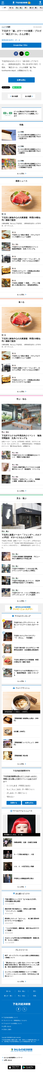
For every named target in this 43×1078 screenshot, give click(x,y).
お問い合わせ (7, 1026)
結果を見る (29, 803)
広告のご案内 (7, 1029)
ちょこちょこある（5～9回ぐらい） (21, 789)
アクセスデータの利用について (12, 1023)
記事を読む (21, 80)
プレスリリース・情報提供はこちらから (15, 1020)
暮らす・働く (34, 7)
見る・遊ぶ (19, 7)
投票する (13, 803)
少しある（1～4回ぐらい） (17, 793)
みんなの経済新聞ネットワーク (21, 1050)
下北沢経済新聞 (19, 2)
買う (26, 7)
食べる (11, 7)
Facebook (18, 1009)
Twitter (24, 1009)
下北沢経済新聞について (10, 1017)
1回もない (10, 797)
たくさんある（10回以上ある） (19, 786)
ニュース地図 (6, 27)
